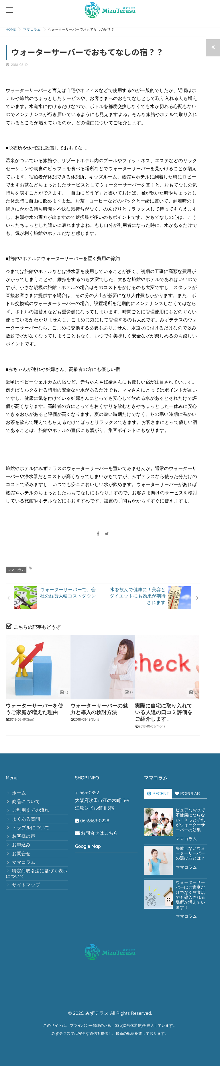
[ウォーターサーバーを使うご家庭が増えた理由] (38, 667)
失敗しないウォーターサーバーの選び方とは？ (190, 853)
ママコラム (16, 570)
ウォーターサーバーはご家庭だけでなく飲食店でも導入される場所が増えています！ (190, 895)
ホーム (19, 793)
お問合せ (21, 853)
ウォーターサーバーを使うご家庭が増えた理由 (34, 708)
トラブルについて (31, 827)
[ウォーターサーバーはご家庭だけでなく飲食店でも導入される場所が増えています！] (158, 894)
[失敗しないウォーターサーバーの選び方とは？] (158, 860)
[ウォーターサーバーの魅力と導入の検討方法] (102, 667)
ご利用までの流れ (30, 810)
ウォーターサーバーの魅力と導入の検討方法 (99, 708)
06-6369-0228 (94, 820)
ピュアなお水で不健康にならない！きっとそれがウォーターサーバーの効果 (190, 820)
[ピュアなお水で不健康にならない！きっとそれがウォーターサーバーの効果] (158, 822)
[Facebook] (98, 534)
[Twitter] (106, 534)
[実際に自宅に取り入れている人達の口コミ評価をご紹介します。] (167, 667)
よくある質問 (26, 819)
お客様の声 (23, 836)
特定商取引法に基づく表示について (36, 873)
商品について (26, 801)
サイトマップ (26, 885)
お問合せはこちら (99, 833)
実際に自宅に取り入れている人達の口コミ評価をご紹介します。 (164, 712)
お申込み (21, 844)
